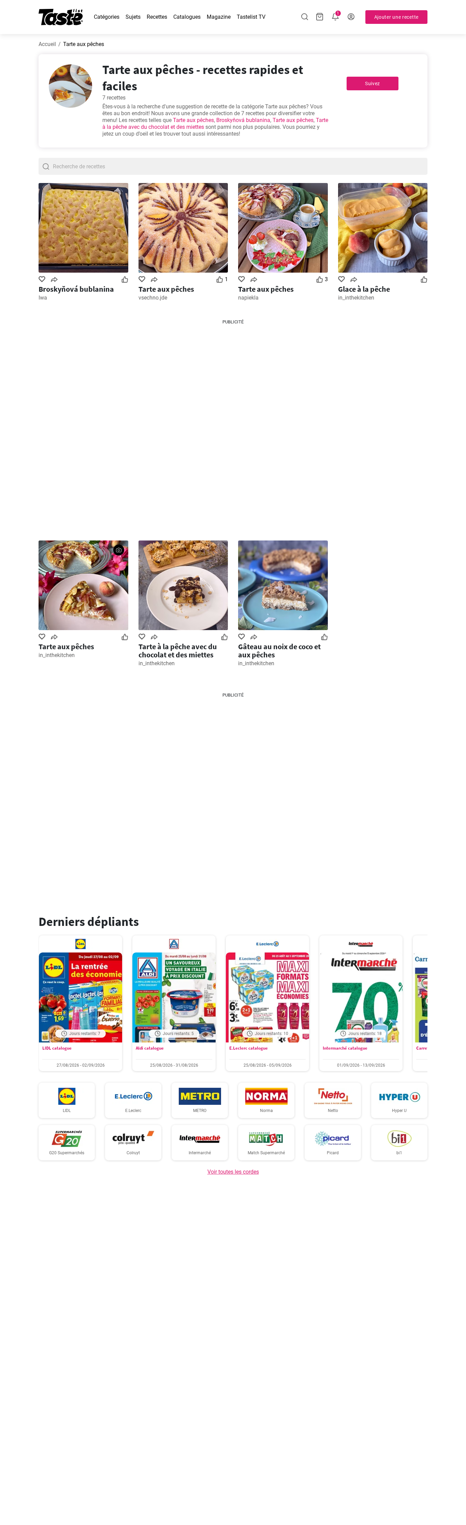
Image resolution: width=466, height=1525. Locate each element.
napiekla (248, 297)
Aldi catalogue (150, 1048)
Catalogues (187, 17)
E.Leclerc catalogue (248, 1048)
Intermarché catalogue (345, 1048)
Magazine (219, 17)
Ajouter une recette (396, 17)
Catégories (106, 17)
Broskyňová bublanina (243, 120)
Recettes (157, 17)
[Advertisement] (233, 427)
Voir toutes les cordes (233, 1172)
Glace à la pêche (364, 289)
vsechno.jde (153, 297)
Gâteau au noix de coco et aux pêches (279, 650)
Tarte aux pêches (193, 120)
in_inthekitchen (356, 297)
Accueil (47, 44)
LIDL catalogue (57, 1048)
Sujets (133, 17)
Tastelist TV (251, 17)
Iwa (43, 297)
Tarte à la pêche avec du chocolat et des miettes (178, 650)
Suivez (372, 83)
